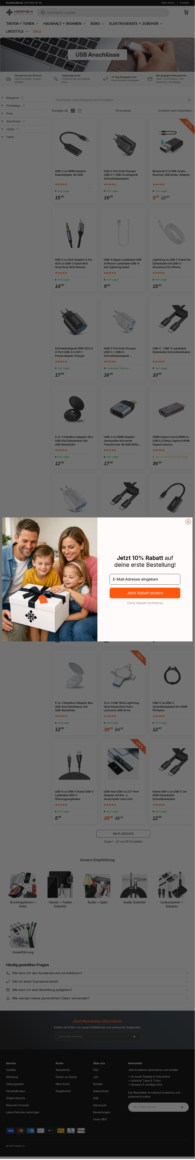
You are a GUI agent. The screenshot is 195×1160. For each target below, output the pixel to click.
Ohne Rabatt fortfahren (145, 602)
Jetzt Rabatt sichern (145, 593)
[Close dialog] (188, 521)
